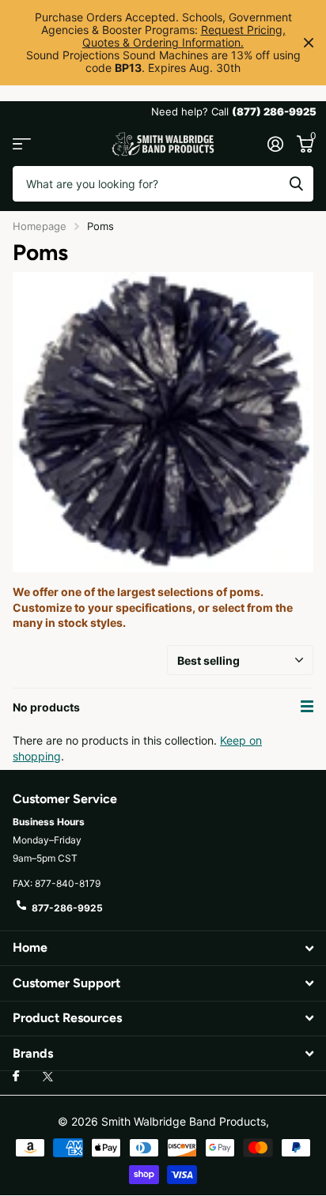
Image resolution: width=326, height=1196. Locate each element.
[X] (48, 1076)
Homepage (39, 226)
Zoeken (296, 184)
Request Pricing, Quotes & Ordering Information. (184, 36)
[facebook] (16, 1076)
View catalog (22, 144)
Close (308, 42)
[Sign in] (275, 144)
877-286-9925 (67, 908)
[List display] (307, 706)
